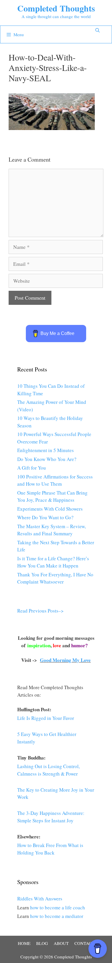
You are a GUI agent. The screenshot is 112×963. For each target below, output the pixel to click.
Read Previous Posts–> (40, 610)
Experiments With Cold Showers (50, 508)
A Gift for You (31, 467)
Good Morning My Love (65, 660)
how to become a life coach (57, 907)
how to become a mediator (56, 916)
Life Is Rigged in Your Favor (45, 718)
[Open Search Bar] (97, 30)
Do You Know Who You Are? (46, 459)
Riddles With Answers (39, 898)
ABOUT (61, 943)
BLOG (42, 943)
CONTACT (84, 943)
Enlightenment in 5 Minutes (45, 450)
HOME (24, 943)
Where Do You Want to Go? (45, 517)
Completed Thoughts (56, 8)
